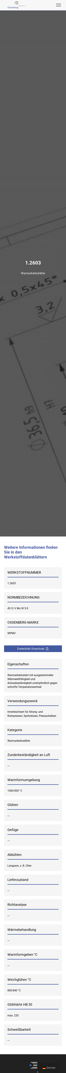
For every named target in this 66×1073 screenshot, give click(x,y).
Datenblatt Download (30, 648)
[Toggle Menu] (58, 5)
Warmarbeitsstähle (33, 273)
